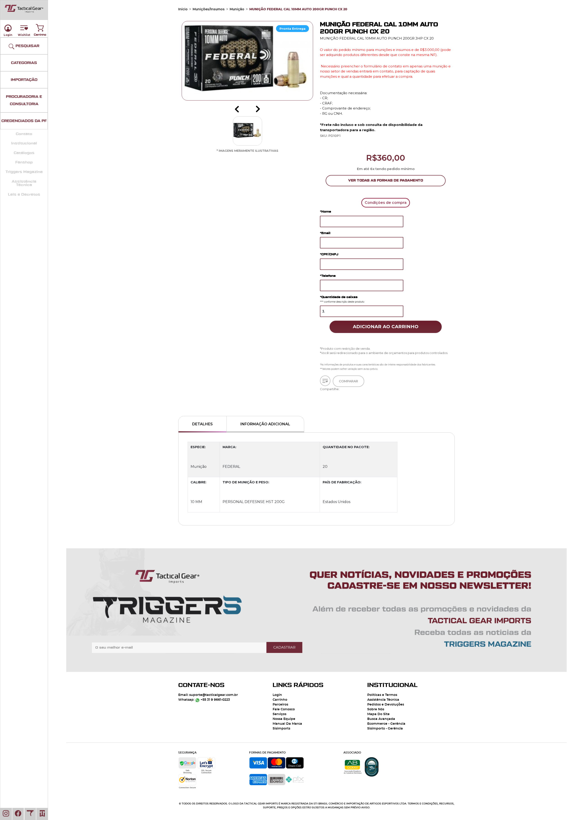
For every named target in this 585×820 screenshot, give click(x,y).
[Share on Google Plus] (321, 406)
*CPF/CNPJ (329, 254)
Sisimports (281, 728)
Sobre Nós (375, 709)
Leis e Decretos (24, 194)
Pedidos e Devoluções (385, 704)
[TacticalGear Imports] (24, 9)
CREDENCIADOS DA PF (24, 121)
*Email (325, 233)
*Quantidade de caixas (342, 299)
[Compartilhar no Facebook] (321, 393)
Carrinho (40, 26)
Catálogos (24, 153)
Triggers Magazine (24, 172)
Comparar (348, 383)
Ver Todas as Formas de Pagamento (385, 180)
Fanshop (24, 162)
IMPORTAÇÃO (24, 80)
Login (277, 695)
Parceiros (280, 704)
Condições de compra (386, 202)
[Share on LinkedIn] (321, 411)
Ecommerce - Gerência (386, 723)
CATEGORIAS (24, 63)
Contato (24, 134)
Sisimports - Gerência (385, 728)
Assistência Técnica (24, 183)
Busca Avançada (381, 719)
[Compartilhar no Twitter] (321, 398)
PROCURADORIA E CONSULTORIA (24, 100)
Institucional (24, 143)
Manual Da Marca (287, 723)
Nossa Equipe (284, 719)
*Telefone (328, 275)
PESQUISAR (26, 46)
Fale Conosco (284, 709)
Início (183, 9)
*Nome (325, 211)
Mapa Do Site (378, 714)
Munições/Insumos (209, 9)
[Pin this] (321, 402)
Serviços (279, 714)
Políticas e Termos (382, 695)
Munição (237, 9)
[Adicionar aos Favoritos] (325, 380)
